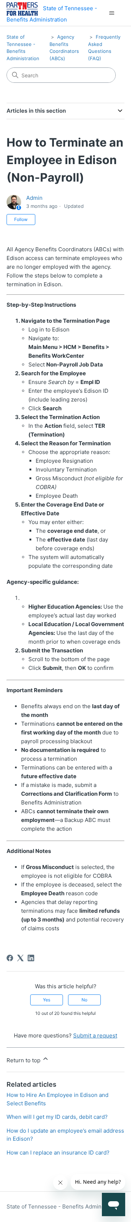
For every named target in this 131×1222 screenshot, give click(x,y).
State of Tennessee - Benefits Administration (65, 1206)
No (84, 999)
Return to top (24, 1060)
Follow (21, 219)
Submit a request (95, 1035)
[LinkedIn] (31, 958)
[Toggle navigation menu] (111, 13)
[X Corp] (20, 958)
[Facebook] (10, 958)
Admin (34, 197)
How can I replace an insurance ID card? (58, 1152)
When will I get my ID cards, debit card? (57, 1116)
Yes (46, 999)
